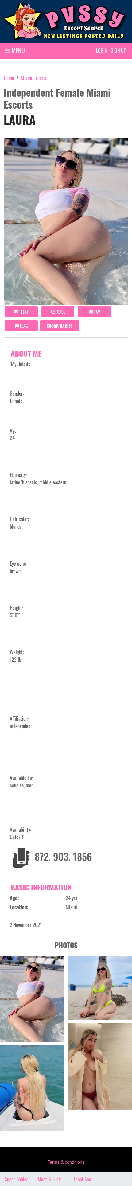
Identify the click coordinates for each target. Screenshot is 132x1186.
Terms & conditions (66, 1162)
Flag (23, 325)
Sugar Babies (59, 325)
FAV (96, 312)
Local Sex (82, 1179)
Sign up (118, 50)
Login (101, 50)
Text (24, 312)
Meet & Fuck (49, 1179)
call (60, 312)
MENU (17, 50)
